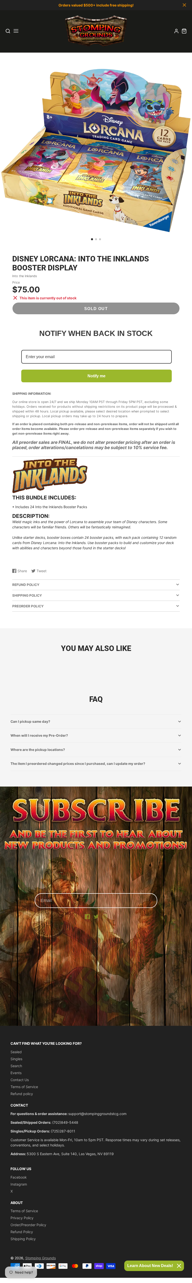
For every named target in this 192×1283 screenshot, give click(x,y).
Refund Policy (21, 1232)
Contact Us (19, 1080)
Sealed (16, 1052)
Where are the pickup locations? (37, 750)
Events (16, 1073)
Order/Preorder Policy (28, 1225)
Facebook (18, 1177)
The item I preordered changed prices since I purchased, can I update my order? (77, 764)
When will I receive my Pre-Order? (39, 735)
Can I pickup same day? (30, 721)
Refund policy (21, 1094)
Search (16, 1066)
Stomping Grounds (40, 1258)
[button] (92, 239)
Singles (16, 1059)
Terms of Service (24, 1087)
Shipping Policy (23, 1239)
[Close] (179, 1266)
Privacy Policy (22, 1218)
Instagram (18, 1184)
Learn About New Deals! (150, 1266)
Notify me (97, 376)
